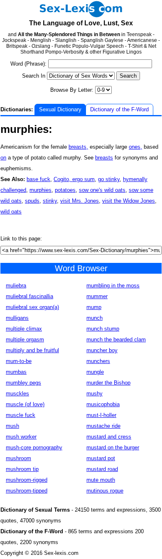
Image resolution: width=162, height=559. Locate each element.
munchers (98, 361)
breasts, (78, 147)
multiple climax (24, 329)
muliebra (16, 285)
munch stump (102, 329)
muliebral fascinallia (29, 296)
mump (93, 307)
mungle (95, 372)
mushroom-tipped (26, 491)
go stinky (109, 179)
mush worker (21, 437)
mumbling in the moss (113, 285)
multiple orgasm (25, 339)
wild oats (11, 211)
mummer (97, 296)
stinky (50, 201)
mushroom (18, 458)
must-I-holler (101, 415)
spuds (32, 201)
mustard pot (100, 458)
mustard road (102, 469)
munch (94, 318)
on (3, 157)
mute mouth (100, 480)
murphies (40, 190)
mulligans (17, 318)
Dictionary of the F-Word (119, 109)
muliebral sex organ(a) (32, 307)
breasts (104, 157)
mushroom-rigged (26, 480)
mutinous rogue (104, 491)
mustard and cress (108, 437)
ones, (135, 147)
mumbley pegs (23, 383)
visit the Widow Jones (128, 201)
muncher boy (102, 350)
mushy (94, 393)
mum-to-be (19, 361)
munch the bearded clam (116, 339)
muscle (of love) (25, 404)
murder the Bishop (108, 383)
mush (12, 426)
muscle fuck (20, 415)
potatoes (65, 190)
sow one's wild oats (102, 190)
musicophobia (103, 404)
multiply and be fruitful (32, 350)
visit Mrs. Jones (79, 201)
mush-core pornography (34, 447)
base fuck (38, 179)
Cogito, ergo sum (74, 179)
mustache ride (103, 426)
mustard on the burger (112, 447)
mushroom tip (22, 469)
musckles (17, 393)
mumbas (16, 372)
